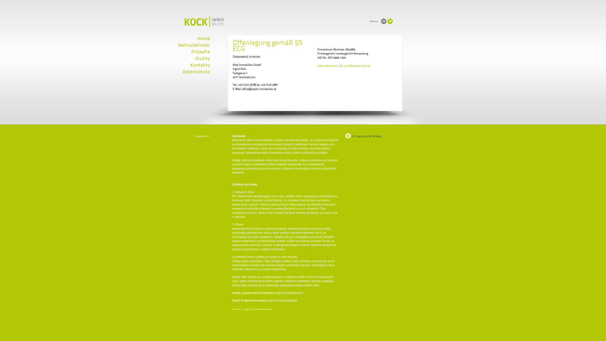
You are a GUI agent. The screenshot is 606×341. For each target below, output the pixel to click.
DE (384, 21)
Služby (203, 58)
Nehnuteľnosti (194, 45)
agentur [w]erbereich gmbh (258, 309)
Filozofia (200, 51)
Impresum (237, 309)
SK (390, 21)
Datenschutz (196, 71)
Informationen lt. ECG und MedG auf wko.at (343, 65)
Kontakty (200, 65)
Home (203, 38)
